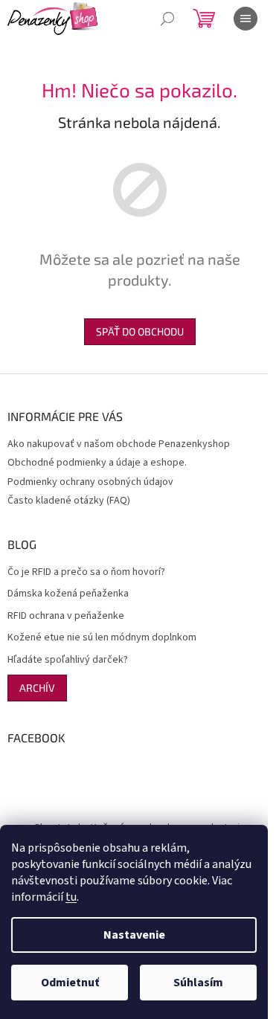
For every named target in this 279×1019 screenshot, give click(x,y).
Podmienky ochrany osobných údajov (90, 482)
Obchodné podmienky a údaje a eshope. (97, 462)
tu (71, 897)
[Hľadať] (167, 18)
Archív (37, 687)
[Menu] (245, 18)
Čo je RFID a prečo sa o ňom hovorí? (86, 572)
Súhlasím (198, 982)
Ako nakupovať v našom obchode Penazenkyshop (118, 444)
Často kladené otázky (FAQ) (68, 500)
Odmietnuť (70, 982)
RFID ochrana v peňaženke (65, 616)
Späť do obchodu (140, 331)
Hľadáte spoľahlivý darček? (67, 660)
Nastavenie (134, 935)
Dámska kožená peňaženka (68, 594)
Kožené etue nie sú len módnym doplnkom (101, 638)
